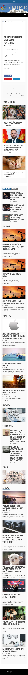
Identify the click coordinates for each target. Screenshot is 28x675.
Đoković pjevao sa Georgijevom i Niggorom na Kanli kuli (14, 623)
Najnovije (14, 189)
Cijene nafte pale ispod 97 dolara (12, 275)
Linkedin (17, 79)
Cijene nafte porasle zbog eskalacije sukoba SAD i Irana (13, 302)
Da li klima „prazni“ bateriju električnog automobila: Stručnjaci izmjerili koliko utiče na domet (13, 538)
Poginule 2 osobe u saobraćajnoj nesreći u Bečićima (17, 217)
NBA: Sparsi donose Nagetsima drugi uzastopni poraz (17, 207)
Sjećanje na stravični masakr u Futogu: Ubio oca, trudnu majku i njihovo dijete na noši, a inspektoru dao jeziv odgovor (17, 453)
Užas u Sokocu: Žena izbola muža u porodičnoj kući (14, 414)
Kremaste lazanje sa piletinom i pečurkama (14, 476)
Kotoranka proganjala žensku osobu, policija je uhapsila (13, 173)
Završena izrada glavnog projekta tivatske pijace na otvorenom (13, 123)
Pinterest (8, 79)
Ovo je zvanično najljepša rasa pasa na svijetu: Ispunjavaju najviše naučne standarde (14, 569)
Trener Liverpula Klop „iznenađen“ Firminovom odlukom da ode (17, 196)
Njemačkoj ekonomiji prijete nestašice (12, 364)
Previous (4, 415)
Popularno (6, 189)
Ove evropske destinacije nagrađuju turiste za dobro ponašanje (13, 508)
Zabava (6, 487)
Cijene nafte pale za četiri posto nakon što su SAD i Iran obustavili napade (13, 246)
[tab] (7, 189)
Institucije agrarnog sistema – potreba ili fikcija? (14, 391)
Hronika (6, 405)
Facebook (8, 75)
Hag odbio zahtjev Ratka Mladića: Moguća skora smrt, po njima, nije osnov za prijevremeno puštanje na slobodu (17, 435)
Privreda (7, 315)
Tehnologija (8, 426)
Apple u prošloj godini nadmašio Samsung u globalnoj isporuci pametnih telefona (14, 336)
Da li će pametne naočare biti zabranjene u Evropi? (13, 650)
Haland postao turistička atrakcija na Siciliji (12, 595)
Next (23, 415)
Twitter (17, 75)
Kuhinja (6, 467)
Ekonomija (7, 226)
